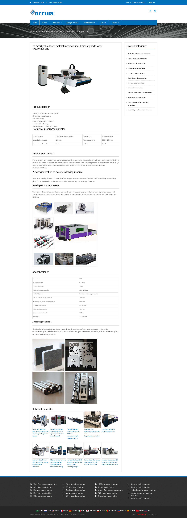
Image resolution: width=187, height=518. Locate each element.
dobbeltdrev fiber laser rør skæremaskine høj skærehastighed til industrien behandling (58, 463)
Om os (44, 23)
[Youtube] (150, 11)
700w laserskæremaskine (107, 493)
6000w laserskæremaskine (140, 498)
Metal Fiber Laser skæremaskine (139, 54)
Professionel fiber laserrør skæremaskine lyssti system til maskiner (92, 462)
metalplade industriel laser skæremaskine (108, 430)
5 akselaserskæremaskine (137, 97)
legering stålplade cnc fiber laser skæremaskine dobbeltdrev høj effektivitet (40, 463)
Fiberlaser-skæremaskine (137, 63)
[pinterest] (155, 11)
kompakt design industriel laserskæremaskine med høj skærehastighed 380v (110, 462)
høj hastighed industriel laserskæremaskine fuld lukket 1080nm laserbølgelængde (74, 463)
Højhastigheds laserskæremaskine (140, 110)
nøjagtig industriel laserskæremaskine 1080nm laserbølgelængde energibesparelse (73, 433)
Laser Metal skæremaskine (137, 58)
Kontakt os (115, 23)
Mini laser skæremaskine (136, 68)
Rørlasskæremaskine (135, 88)
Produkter (56, 23)
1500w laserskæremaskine (108, 484)
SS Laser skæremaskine (136, 73)
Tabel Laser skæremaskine (137, 78)
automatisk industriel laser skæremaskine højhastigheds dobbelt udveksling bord (57, 432)
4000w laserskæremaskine (140, 487)
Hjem (35, 23)
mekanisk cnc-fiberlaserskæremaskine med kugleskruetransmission (91, 432)
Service (128, 2)
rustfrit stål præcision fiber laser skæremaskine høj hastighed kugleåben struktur (40, 432)
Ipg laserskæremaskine (136, 83)
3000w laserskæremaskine (140, 484)
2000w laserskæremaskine (75, 484)
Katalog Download (72, 23)
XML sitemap (152, 514)
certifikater (151, 2)
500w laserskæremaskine (42, 496)
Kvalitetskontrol (139, 2)
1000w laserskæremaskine (75, 496)
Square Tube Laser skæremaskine (140, 93)
